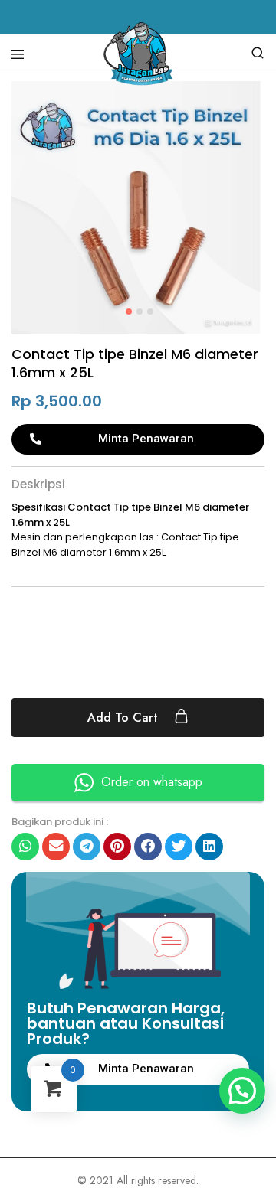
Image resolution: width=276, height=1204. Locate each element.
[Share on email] (56, 846)
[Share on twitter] (178, 846)
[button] (138, 439)
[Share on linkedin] (209, 846)
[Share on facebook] (148, 846)
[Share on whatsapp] (25, 846)
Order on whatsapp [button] (151, 782)
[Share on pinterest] (117, 846)
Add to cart (124, 717)
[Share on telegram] (86, 846)
